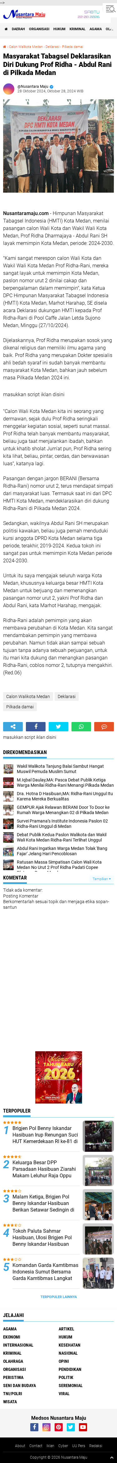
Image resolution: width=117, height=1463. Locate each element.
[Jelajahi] (110, 8)
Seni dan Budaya (19, 1385)
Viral (64, 1393)
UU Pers (78, 1446)
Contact (35, 1446)
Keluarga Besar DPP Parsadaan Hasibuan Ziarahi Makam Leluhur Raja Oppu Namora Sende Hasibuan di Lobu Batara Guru (44, 1175)
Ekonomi (11, 1336)
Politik (66, 1377)
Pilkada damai (72, 47)
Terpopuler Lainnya (59, 1297)
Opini (64, 1361)
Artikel (66, 1328)
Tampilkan (101, 879)
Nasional (68, 1353)
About (20, 1446)
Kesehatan (69, 1345)
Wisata (10, 1401)
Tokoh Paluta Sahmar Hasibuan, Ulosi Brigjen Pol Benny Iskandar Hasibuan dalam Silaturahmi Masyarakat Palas (42, 1244)
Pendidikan (70, 1369)
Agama (96, 29)
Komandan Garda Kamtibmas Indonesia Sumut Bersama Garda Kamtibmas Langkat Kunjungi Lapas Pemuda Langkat (45, 1278)
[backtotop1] (111, 1457)
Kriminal (77, 29)
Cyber (63, 1446)
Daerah (18, 29)
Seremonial (71, 1385)
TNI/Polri (12, 1393)
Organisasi (39, 29)
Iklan (50, 1446)
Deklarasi (52, 47)
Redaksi (95, 1446)
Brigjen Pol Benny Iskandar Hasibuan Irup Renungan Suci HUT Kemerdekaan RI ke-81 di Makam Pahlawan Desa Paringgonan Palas (45, 1141)
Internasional (18, 1345)
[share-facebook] (36, 726)
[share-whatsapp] (81, 726)
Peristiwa (13, 1377)
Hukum (59, 29)
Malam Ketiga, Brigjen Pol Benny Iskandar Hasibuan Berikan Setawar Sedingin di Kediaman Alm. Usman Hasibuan (43, 1210)
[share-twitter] (58, 726)
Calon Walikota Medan (26, 47)
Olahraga (13, 1361)
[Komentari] (104, 726)
